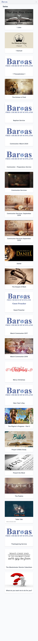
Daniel (19, 263)
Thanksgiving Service (19, 544)
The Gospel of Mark (19, 287)
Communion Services (19, 190)
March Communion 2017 (19, 333)
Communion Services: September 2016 (19, 214)
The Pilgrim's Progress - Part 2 (19, 426)
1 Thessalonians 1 (19, 74)
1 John (19, 27)
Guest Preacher (19, 310)
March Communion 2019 (19, 356)
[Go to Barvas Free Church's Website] (4, 2)
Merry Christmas (19, 380)
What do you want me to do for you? (19, 590)
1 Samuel (19, 51)
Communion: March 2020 (19, 144)
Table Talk (19, 519)
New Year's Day (19, 403)
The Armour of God (19, 97)
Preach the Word (19, 473)
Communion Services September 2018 (19, 239)
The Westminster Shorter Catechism (19, 567)
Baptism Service (19, 120)
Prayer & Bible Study (19, 449)
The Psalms (19, 496)
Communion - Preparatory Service (19, 167)
